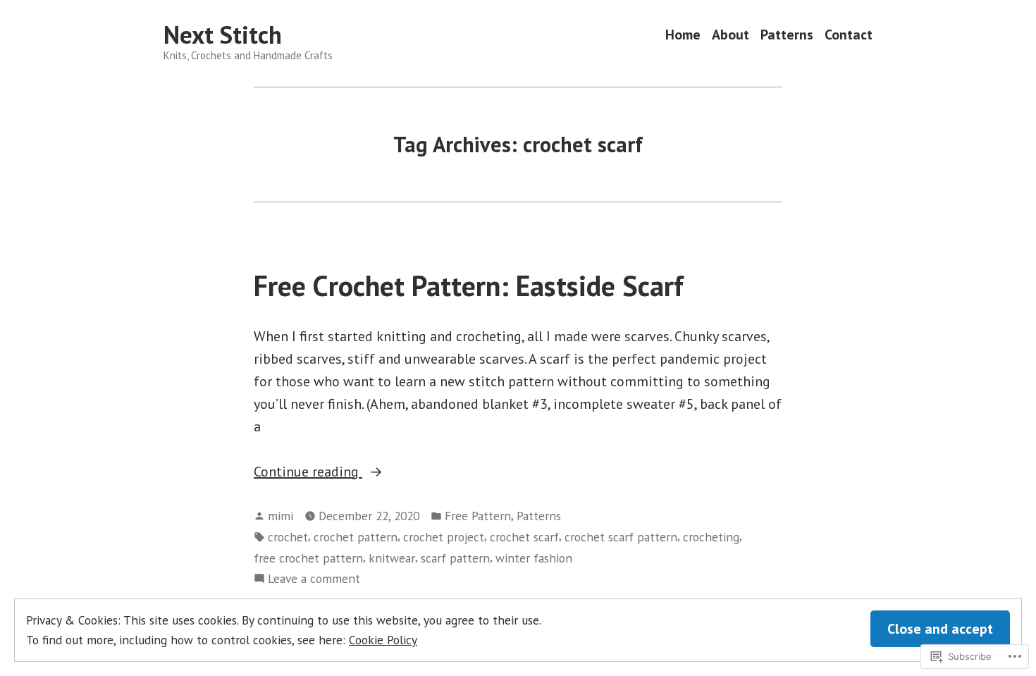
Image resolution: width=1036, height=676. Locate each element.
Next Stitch (223, 34)
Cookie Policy (383, 640)
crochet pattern (355, 537)
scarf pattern (455, 558)
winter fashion (533, 558)
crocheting (711, 537)
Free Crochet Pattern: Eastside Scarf (469, 285)
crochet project (443, 537)
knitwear (392, 558)
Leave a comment (314, 579)
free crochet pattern (308, 558)
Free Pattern (478, 516)
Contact (848, 35)
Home (683, 35)
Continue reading (308, 472)
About (730, 35)
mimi (280, 516)
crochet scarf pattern (621, 537)
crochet (288, 537)
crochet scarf (524, 537)
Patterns (786, 35)
